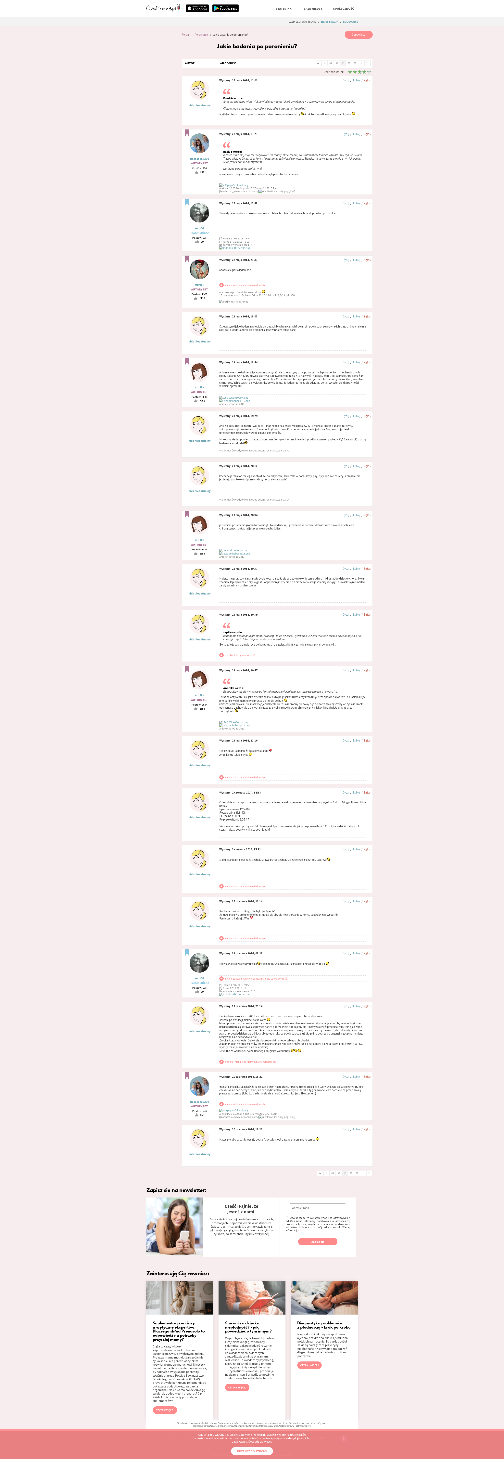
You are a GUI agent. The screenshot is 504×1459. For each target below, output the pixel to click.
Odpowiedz (359, 34)
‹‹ (318, 63)
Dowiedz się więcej (259, 1441)
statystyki (284, 8)
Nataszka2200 (199, 158)
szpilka (199, 387)
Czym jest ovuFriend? (302, 21)
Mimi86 (199, 285)
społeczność (343, 8)
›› (367, 63)
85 (330, 63)
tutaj (300, 1230)
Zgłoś (367, 80)
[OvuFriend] (163, 10)
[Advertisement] (161, 83)
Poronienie (201, 34)
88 (349, 63)
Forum (186, 34)
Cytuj (346, 80)
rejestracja (329, 21)
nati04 (199, 228)
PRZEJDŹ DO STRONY (252, 1451)
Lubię (356, 80)
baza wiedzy (313, 8)
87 (343, 63)
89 (355, 63)
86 (336, 63)
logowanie (350, 21)
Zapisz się (317, 1242)
